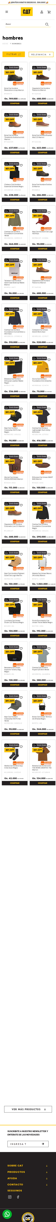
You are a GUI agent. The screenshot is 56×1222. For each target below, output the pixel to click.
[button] (7, 15)
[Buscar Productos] (46, 27)
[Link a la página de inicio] (5, 46)
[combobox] (28, 27)
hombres (17, 47)
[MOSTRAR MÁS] (28, 963)
